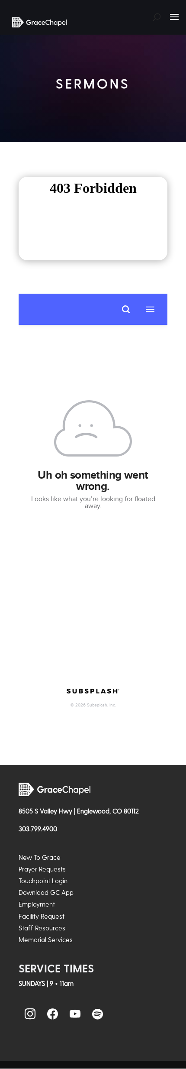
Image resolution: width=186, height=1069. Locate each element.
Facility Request (41, 916)
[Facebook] (52, 1014)
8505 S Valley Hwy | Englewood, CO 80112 (79, 811)
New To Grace (40, 857)
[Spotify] (97, 1014)
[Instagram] (30, 1014)
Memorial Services (46, 939)
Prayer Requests (42, 869)
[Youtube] (75, 1014)
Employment (37, 904)
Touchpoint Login (43, 880)
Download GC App (46, 892)
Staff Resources (42, 928)
